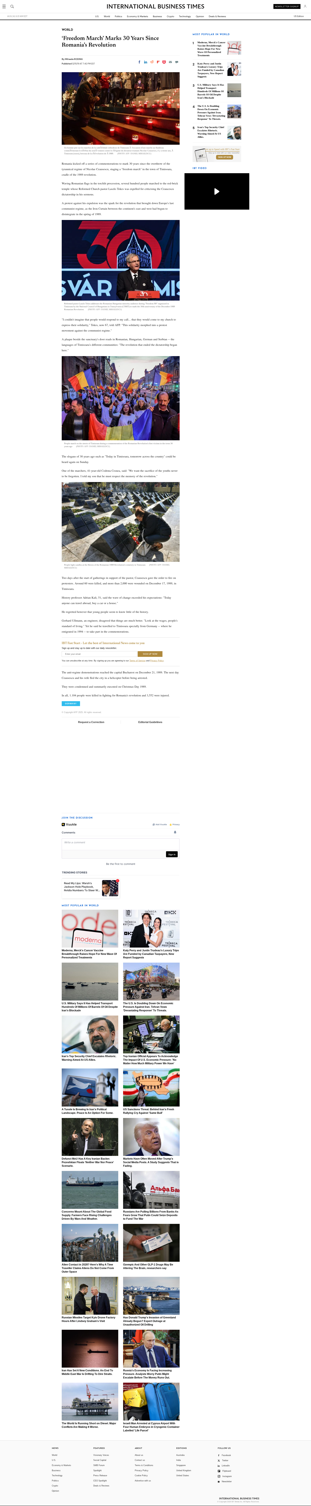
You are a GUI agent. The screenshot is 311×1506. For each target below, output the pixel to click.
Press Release (100, 1475)
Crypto (170, 16)
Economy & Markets (137, 16)
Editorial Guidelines (150, 722)
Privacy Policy (157, 660)
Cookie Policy (141, 1475)
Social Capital (99, 1460)
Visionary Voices (101, 1455)
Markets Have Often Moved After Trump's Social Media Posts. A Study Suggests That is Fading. (151, 1162)
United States (182, 1475)
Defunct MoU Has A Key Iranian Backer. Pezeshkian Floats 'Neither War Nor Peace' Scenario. (88, 1162)
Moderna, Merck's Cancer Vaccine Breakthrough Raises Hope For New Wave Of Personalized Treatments (89, 954)
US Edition (299, 16)
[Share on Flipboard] (158, 62)
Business (157, 16)
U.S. (97, 16)
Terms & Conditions (144, 1465)
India (178, 1460)
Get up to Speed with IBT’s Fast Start (222, 149)
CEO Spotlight (100, 1480)
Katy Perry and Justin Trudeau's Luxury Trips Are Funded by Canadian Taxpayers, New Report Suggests (151, 954)
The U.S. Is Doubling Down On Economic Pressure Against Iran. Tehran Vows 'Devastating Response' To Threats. (148, 1007)
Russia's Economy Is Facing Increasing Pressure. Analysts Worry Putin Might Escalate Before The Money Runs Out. (147, 1374)
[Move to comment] (177, 62)
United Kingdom (183, 1470)
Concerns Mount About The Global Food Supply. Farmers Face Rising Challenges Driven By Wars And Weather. (87, 1215)
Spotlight (97, 1470)
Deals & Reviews (217, 16)
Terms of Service (137, 660)
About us (139, 1455)
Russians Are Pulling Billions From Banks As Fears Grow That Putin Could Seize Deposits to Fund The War (150, 1215)
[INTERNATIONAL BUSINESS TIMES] (155, 7)
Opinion (200, 16)
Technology (185, 16)
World (107, 16)
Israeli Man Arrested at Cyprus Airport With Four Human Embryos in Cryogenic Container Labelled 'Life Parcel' (151, 1427)
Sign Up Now (224, 157)
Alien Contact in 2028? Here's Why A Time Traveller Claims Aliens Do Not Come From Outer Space (88, 1268)
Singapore (181, 1465)
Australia (180, 1455)
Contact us (140, 1460)
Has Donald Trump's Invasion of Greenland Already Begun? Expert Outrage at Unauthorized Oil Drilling (149, 1321)
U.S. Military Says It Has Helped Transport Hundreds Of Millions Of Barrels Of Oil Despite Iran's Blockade (90, 1007)
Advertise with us (143, 1480)
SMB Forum (99, 1465)
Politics (118, 16)
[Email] (170, 62)
